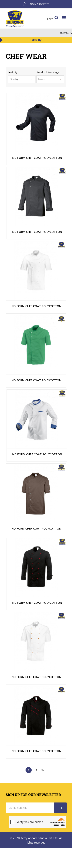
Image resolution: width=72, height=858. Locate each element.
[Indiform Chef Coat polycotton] (37, 122)
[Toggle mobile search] (56, 18)
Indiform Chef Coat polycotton (37, 158)
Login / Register (39, 4)
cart (50, 19)
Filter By (36, 39)
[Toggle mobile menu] (64, 18)
